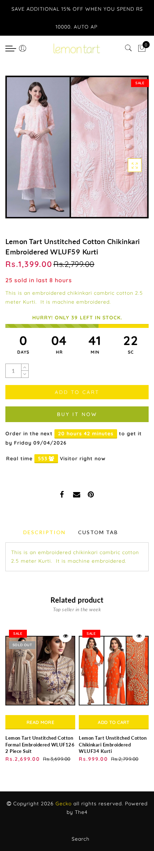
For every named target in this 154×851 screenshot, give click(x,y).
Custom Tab (98, 532)
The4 (81, 812)
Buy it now (77, 414)
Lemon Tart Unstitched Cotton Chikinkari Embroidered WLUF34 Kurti (112, 744)
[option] (40, 694)
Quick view (65, 636)
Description (44, 532)
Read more (40, 722)
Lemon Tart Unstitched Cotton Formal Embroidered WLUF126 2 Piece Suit (39, 744)
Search (81, 839)
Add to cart (113, 722)
